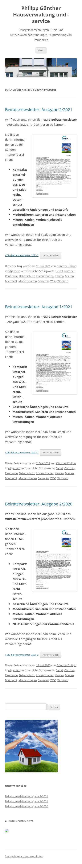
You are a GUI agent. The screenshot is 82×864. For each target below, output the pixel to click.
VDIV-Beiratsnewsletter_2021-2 (21, 255)
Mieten (69, 276)
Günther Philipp (66, 266)
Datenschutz (27, 276)
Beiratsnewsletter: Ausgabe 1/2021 (38, 307)
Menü (41, 50)
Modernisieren (28, 281)
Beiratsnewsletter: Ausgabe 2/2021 (38, 109)
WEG (53, 281)
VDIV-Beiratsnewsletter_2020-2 (21, 654)
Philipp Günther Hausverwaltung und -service (41, 14)
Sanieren (43, 281)
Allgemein (14, 271)
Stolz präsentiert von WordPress (24, 856)
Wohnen (62, 281)
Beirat (59, 271)
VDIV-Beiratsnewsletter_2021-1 (21, 452)
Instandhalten (45, 276)
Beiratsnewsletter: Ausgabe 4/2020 (26, 806)
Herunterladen (50, 255)
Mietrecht (11, 281)
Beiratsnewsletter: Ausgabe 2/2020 (38, 504)
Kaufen (59, 276)
